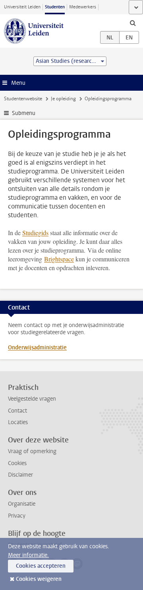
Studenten (55, 7)
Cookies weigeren (39, 579)
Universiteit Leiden (22, 7)
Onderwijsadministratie (37, 347)
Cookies (17, 463)
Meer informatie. (28, 555)
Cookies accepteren (41, 566)
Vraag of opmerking (32, 451)
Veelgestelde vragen (32, 399)
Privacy (16, 516)
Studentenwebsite (23, 98)
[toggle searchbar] (132, 22)
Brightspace (59, 259)
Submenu (23, 113)
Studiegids (35, 232)
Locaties (18, 422)
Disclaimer (20, 475)
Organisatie (21, 504)
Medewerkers (82, 7)
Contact (17, 411)
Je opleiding (63, 98)
